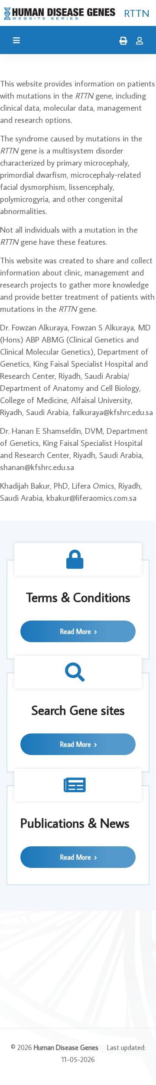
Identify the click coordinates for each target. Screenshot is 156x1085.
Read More (76, 631)
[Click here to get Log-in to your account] (137, 41)
